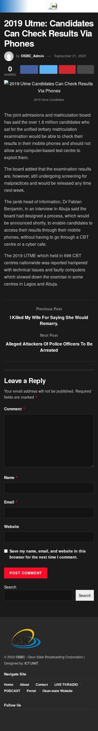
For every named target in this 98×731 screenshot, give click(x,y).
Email (11, 502)
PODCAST (12, 690)
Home (8, 684)
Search (10, 587)
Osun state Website (57, 690)
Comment (15, 408)
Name (11, 477)
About (24, 684)
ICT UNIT (31, 663)
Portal (31, 690)
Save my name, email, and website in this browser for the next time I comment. (48, 554)
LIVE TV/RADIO (66, 684)
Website (11, 526)
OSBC (20, 656)
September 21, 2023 (70, 55)
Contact (42, 684)
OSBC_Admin (32, 55)
